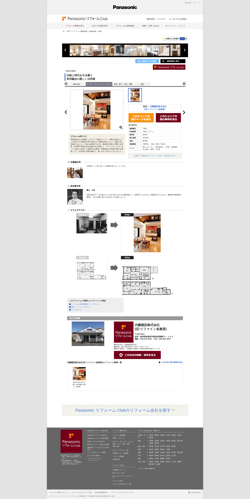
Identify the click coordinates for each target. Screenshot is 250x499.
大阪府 (162, 452)
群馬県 (157, 441)
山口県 (173, 455)
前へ (65, 50)
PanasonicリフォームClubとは (97, 435)
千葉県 (168, 441)
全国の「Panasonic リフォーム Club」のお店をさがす (154, 156)
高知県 (168, 458)
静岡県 (157, 449)
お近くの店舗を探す (100, 26)
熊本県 (168, 461)
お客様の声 (116, 459)
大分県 (173, 461)
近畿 (139, 452)
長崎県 (162, 461)
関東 (139, 441)
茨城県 (151, 441)
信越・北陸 (141, 446)
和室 (128, 444)
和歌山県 (180, 452)
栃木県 (157, 443)
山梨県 (151, 443)
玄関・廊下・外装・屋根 (123, 84)
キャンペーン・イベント (175, 26)
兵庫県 (168, 452)
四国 (139, 458)
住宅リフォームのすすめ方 (96, 441)
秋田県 (162, 435)
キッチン (115, 441)
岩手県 (168, 435)
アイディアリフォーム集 (120, 450)
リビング (131, 441)
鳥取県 (151, 455)
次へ (185, 50)
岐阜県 (151, 449)
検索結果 (92, 31)
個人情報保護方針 (101, 492)
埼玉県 (162, 441)
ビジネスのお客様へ (178, 19)
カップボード (76, 310)
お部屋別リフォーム (119, 470)
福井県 (168, 446)
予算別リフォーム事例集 (120, 453)
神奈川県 (180, 441)
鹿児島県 (152, 464)
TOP (68, 31)
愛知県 (162, 449)
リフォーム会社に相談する (146, 468)
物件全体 (76, 84)
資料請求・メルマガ (156, 19)
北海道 (151, 435)
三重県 (168, 449)
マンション (121, 438)
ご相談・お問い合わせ (150, 26)
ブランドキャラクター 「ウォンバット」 (94, 459)
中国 (139, 455)
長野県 (173, 446)
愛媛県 (162, 458)
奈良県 (173, 452)
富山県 (157, 446)
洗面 (123, 444)
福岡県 (151, 461)
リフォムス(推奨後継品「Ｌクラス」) (85, 304)
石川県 (162, 446)
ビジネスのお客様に (93, 455)
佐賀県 (157, 461)
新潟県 (151, 446)
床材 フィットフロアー (80, 307)
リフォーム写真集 (118, 456)
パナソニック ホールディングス (122, 492)
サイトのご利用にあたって (58, 492)
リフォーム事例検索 (79, 31)
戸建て (115, 438)
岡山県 (162, 455)
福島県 (151, 437)
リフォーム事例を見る (75, 26)
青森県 (157, 435)
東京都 (173, 441)
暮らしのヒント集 (118, 473)
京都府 (157, 452)
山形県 (179, 435)
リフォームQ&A (118, 481)
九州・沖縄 (141, 461)
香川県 (157, 458)
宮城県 (173, 435)
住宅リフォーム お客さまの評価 (98, 444)
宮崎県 (179, 461)
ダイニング (123, 441)
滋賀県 (151, 452)
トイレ (119, 444)
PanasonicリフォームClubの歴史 (97, 438)
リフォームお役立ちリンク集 (122, 484)
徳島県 (151, 458)
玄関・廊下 (116, 446)
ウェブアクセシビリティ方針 (81, 492)
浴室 (142, 84)
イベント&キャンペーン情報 (96, 452)
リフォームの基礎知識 (125, 26)
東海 (139, 449)
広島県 (168, 455)
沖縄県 (158, 464)
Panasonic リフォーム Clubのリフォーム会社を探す (123, 410)
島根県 (157, 455)
